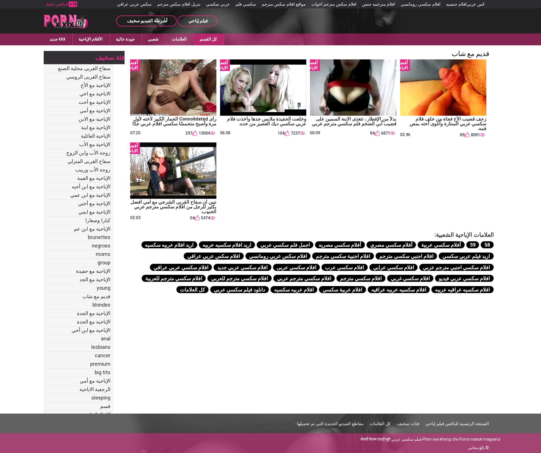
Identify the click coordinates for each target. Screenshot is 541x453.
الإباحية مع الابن (94, 119)
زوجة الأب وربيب (92, 170)
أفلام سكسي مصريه (340, 245)
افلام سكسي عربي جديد (242, 267)
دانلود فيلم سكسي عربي (239, 290)
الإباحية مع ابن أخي (91, 330)
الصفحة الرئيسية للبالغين (467, 423)
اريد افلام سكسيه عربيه (227, 245)
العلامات (179, 39)
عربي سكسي (218, 4)
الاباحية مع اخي (94, 94)
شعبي (153, 39)
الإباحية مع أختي (94, 203)
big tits (102, 372)
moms (103, 254)
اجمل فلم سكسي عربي (285, 245)
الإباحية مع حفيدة (93, 271)
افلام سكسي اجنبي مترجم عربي (456, 267)
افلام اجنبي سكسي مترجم (406, 256)
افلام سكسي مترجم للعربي (239, 278)
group (103, 262)
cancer (102, 355)
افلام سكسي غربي (410, 278)
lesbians (100, 347)
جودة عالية (125, 39)
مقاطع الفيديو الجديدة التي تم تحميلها (330, 423)
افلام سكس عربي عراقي (213, 256)
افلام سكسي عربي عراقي (181, 267)
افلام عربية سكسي (342, 290)
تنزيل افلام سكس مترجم (178, 4)
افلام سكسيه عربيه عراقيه (398, 290)
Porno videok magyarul (479, 439)
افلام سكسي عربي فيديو (464, 278)
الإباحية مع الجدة (93, 313)
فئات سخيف (408, 423)
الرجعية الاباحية (94, 389)
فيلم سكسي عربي (406, 439)
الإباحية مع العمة (93, 178)
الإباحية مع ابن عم (92, 229)
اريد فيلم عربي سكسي (466, 256)
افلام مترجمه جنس (378, 4)
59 (473, 245)
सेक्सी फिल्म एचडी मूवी (375, 439)
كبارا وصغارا (97, 220)
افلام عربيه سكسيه (294, 290)
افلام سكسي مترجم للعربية (173, 278)
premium (100, 364)
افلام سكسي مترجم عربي (304, 278)
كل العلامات (192, 290)
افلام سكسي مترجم (361, 278)
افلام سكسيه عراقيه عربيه (462, 290)
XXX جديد (57, 39)
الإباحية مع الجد (94, 279)
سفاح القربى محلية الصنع (84, 68)
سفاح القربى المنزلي (88, 161)
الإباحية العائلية (95, 136)
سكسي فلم (246, 4)
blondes (101, 305)
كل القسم (208, 39)
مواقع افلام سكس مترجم (284, 4)
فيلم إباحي (434, 423)
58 (487, 245)
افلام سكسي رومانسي (420, 4)
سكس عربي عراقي (134, 4)
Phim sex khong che (440, 439)
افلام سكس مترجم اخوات (333, 4)
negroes (101, 246)
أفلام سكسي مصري (391, 245)
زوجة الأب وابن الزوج (88, 153)
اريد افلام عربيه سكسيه (169, 245)
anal (105, 339)
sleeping (100, 398)
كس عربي (476, 4)
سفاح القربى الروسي (88, 77)
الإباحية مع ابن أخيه (91, 186)
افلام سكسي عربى (296, 267)
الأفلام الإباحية (91, 39)
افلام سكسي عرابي (393, 267)
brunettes (99, 237)
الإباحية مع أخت (94, 102)
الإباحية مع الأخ (95, 85)
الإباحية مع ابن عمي (90, 195)
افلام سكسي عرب (344, 267)
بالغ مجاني (476, 447)
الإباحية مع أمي (95, 110)
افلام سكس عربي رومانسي (278, 256)
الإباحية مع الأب (94, 144)
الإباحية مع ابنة (95, 127)
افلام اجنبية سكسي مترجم (343, 256)
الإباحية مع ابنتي (94, 212)
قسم (105, 406)
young (103, 288)
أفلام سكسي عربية (441, 245)
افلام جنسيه (456, 4)
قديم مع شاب (96, 296)
